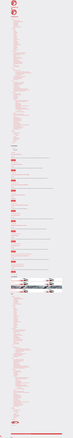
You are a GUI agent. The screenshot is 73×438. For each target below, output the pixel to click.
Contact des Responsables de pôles (18, 21)
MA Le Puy (15, 314)
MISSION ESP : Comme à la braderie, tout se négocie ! (18, 225)
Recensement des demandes (18, 78)
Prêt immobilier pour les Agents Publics (21, 107)
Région (15, 30)
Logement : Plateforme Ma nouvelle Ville (21, 101)
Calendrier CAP (16, 79)
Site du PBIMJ (19, 110)
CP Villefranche (16, 43)
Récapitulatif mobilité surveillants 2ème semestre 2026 (19, 291)
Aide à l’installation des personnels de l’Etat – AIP (22, 105)
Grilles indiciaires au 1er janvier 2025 (19, 83)
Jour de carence (16, 85)
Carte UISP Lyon (16, 25)
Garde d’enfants (16, 96)
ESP (15, 172)
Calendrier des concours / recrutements (19, 53)
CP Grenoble (15, 46)
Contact (13, 130)
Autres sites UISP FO (16, 138)
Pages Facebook (16, 23)
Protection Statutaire (16, 60)
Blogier (26, 433)
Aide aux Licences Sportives (17, 120)
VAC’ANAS (17, 135)
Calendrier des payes (16, 86)
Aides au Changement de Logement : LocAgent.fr (22, 100)
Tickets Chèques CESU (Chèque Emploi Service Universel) (21, 115)
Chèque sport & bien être (17, 125)
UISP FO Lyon (17, 162)
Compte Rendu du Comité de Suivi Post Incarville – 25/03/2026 (20, 174)
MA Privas (15, 40)
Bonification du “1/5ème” (17, 61)
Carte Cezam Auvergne (17, 122)
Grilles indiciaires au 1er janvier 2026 (19, 82)
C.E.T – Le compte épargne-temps (18, 62)
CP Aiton (15, 48)
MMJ (14, 116)
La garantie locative (18, 103)
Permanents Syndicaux (17, 20)
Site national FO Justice (17, 132)
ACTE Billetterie (16, 117)
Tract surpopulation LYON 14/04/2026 (16, 164)
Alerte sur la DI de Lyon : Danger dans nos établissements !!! (19, 184)
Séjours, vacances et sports (17, 94)
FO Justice (13, 131)
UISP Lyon (13, 296)
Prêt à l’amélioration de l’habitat (20, 111)
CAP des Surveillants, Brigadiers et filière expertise (22, 71)
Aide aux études (16, 121)
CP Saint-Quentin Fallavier (17, 44)
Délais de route (16, 336)
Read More (13, 160)
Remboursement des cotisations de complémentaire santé (22, 89)
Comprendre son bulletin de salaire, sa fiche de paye (21, 88)
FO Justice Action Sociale (17, 93)
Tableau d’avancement (17, 54)
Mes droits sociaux (16, 406)
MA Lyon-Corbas (16, 42)
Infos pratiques (14, 51)
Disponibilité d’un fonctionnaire (18, 63)
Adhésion (15, 136)
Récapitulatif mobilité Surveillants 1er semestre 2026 (19, 280)
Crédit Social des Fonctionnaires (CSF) (19, 391)
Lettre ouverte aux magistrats (15, 215)
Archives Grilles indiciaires (17, 84)
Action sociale (14, 92)
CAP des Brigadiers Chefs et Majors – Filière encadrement (23, 72)
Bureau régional (16, 22)
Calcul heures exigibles (17, 87)
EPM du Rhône (16, 41)
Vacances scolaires (16, 65)
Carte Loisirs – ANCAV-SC (17, 123)
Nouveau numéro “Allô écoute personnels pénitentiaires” (21, 124)
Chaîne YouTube (16, 24)
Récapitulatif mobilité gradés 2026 (18, 77)
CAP (14, 69)
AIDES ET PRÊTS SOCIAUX (17, 119)
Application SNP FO (16, 137)
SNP (14, 29)
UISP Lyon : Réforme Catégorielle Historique (20, 52)
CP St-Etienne (15, 38)
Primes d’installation (18, 104)
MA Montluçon (16, 32)
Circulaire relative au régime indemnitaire (19, 90)
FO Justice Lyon (14, 7)
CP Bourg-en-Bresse (16, 39)
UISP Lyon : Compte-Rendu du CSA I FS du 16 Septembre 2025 (20, 255)
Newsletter (13, 142)
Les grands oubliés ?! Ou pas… (15, 245)
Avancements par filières (14, 235)
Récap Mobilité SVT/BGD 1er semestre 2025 (20, 76)
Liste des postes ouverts (17, 70)
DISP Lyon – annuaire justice (17, 26)
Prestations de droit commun (18, 118)
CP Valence (15, 45)
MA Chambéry (16, 47)
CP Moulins (15, 31)
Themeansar (29, 433)
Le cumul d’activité (16, 66)
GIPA (14, 64)
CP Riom (15, 33)
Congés (15, 55)
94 (16, 274)
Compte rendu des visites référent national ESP (18, 194)
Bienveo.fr (17, 102)
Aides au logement (18, 106)
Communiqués (14, 28)
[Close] (0, 436)
